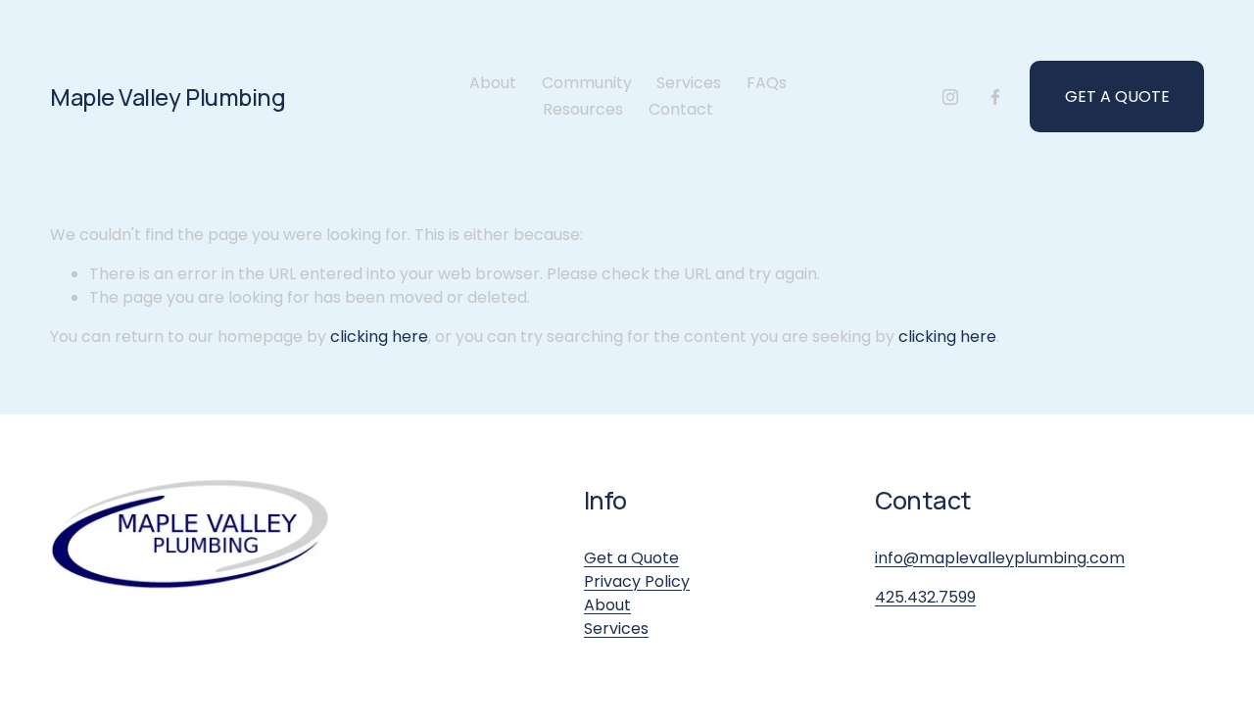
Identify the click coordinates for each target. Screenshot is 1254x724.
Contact (681, 109)
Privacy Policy (637, 581)
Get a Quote (631, 558)
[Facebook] (995, 97)
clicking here (379, 336)
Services (688, 83)
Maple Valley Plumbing (167, 97)
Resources (583, 109)
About (492, 83)
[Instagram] (950, 97)
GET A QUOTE (1117, 96)
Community (587, 83)
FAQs (767, 83)
